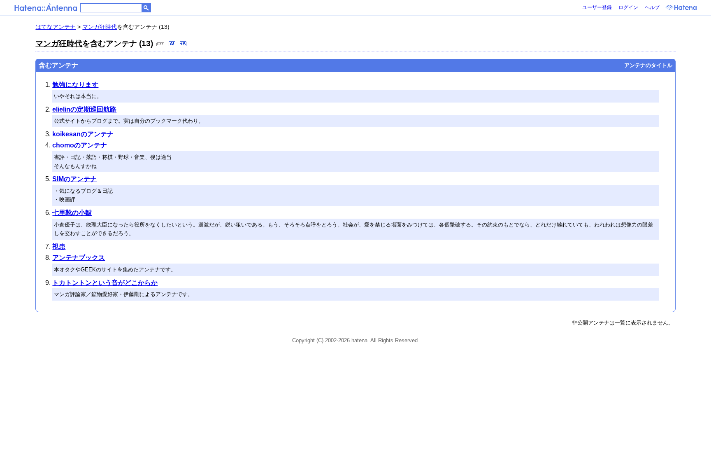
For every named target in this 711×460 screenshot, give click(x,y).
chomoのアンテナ (79, 145)
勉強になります (75, 84)
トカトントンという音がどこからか (105, 282)
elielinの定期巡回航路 (84, 109)
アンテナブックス (78, 257)
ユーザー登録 (597, 7)
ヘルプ (652, 7)
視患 (58, 246)
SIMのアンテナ (74, 178)
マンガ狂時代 (99, 26)
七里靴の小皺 (72, 212)
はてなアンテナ (55, 26)
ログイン (628, 7)
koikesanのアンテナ (83, 134)
